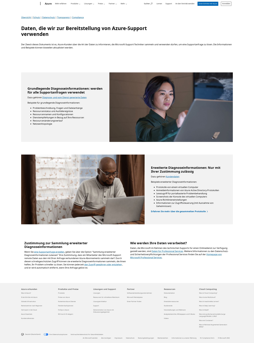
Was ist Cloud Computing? (208, 293)
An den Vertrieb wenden (184, 3)
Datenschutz (48, 17)
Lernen (159, 3)
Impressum (118, 338)
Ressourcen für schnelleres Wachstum (106, 297)
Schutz (36, 17)
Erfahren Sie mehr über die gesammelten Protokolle (178, 211)
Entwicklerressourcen (171, 301)
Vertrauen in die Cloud (29, 310)
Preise (100, 3)
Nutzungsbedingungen (146, 338)
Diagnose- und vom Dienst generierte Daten (64, 97)
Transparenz (63, 17)
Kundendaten (172, 176)
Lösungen (88, 3)
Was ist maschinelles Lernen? (209, 301)
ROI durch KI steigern (65, 314)
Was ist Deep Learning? (207, 306)
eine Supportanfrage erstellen (49, 251)
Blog (165, 297)
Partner (112, 3)
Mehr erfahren (60, 3)
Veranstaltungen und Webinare (175, 310)
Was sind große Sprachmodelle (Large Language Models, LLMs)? (212, 315)
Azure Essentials (26, 314)
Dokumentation (169, 293)
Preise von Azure (64, 297)
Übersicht (26, 17)
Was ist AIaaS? (204, 310)
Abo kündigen (106, 338)
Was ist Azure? (26, 293)
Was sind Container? (206, 320)
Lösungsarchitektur (100, 301)
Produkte (74, 3)
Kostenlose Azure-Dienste (67, 301)
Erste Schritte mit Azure (208, 3)
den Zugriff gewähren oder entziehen (103, 264)
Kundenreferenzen (27, 318)
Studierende (168, 306)
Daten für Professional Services (167, 251)
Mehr (123, 3)
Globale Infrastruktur (28, 301)
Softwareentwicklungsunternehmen (139, 293)
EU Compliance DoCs (207, 338)
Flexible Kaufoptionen (65, 306)
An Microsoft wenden (90, 338)
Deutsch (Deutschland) (32, 334)
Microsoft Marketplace (134, 297)
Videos (166, 318)
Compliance (78, 17)
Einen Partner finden (134, 301)
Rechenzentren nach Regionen (31, 306)
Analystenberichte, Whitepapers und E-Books (179, 314)
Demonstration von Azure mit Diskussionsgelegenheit (103, 311)
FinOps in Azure (63, 310)
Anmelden (226, 3)
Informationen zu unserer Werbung (184, 338)
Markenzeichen (163, 338)
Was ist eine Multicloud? (207, 297)
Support (168, 3)
